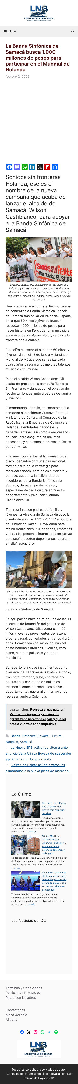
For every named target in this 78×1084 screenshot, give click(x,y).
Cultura (56, 736)
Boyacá (43, 736)
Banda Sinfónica (23, 736)
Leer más (31, 831)
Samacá (26, 742)
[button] (73, 31)
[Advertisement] (39, 122)
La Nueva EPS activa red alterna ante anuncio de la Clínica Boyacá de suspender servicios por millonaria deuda (38, 753)
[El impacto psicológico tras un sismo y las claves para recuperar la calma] (25, 809)
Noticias (12, 742)
